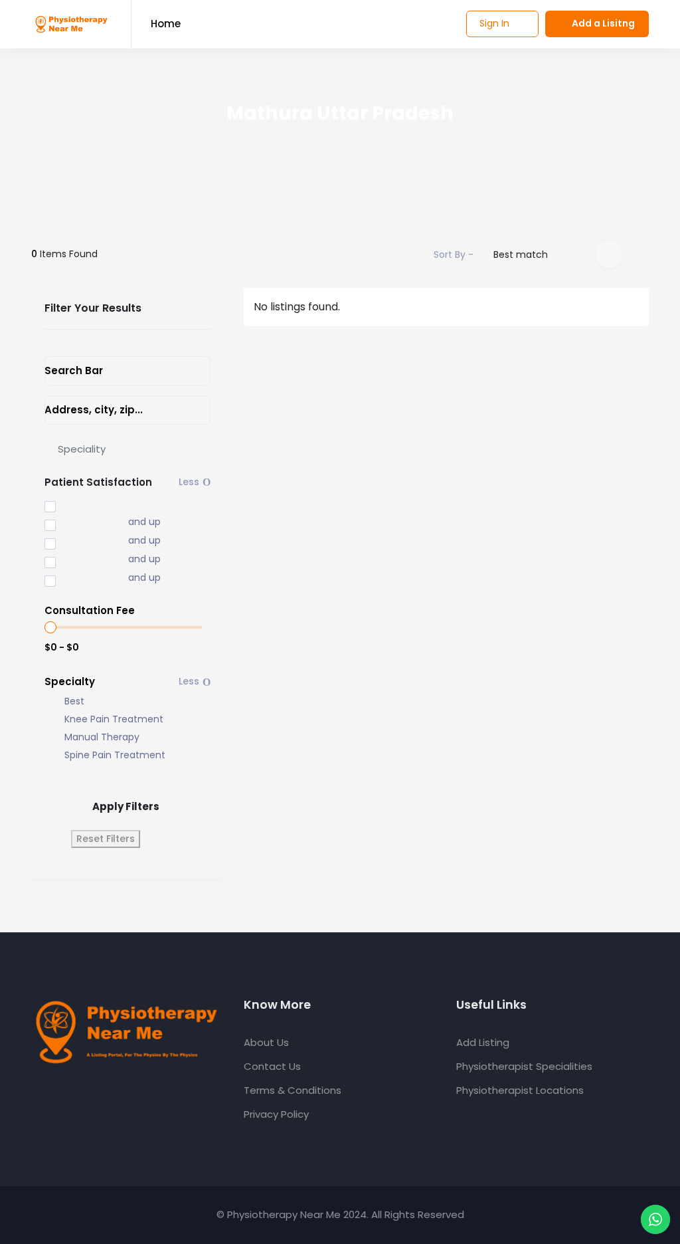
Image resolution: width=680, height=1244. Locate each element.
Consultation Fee (89, 610)
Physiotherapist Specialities (524, 1066)
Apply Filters (125, 806)
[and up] (77, 523)
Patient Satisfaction (98, 482)
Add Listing (482, 1042)
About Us (266, 1042)
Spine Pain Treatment (114, 755)
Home (166, 24)
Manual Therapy (101, 737)
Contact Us (272, 1066)
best (74, 701)
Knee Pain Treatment (113, 719)
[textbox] (81, 449)
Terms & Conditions (292, 1090)
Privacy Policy (276, 1114)
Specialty (69, 681)
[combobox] (127, 449)
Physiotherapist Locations (520, 1090)
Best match (520, 254)
